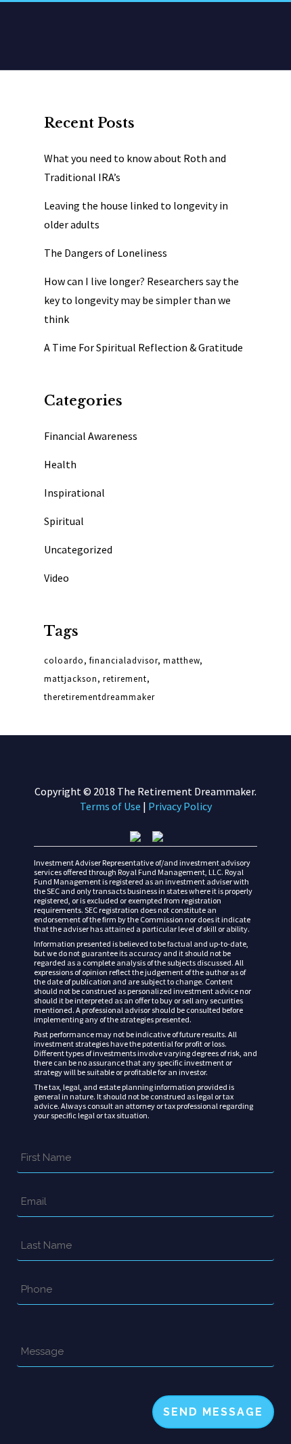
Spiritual (64, 521)
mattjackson (70, 678)
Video (56, 577)
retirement (125, 678)
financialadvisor (123, 660)
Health (60, 464)
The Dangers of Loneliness (105, 252)
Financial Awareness (90, 436)
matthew (181, 660)
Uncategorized (78, 549)
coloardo (64, 660)
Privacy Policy (180, 806)
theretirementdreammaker (99, 697)
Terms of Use (111, 806)
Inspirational (74, 492)
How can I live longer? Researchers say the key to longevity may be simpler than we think (141, 300)
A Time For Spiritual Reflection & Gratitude (143, 347)
